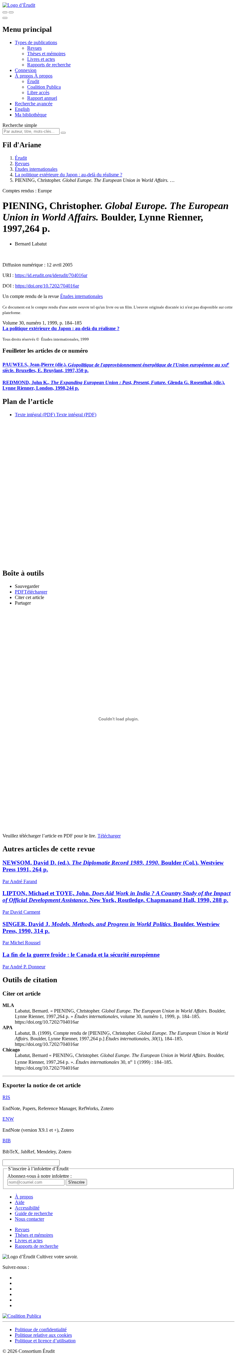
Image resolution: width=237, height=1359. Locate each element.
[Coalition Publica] (21, 1316)
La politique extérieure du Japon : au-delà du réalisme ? (68, 174)
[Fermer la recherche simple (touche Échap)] (11, 12)
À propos (43, 75)
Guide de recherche (34, 1213)
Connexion (25, 70)
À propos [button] (24, 75)
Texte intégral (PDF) (35, 414)
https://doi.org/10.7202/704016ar (47, 285)
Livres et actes (41, 59)
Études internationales (36, 169)
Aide (19, 1202)
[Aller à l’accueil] (18, 5)
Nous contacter (29, 1219)
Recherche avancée (33, 103)
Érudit (33, 81)
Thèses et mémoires (46, 53)
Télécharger (109, 835)
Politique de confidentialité (41, 1329)
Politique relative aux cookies (43, 1335)
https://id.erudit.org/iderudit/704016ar (51, 275)
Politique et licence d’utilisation (45, 1340)
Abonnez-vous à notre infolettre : (39, 1176)
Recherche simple (19, 125)
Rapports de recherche (49, 64)
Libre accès (38, 92)
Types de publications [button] (36, 42)
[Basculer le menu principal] (4, 18)
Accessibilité (27, 1207)
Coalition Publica (44, 87)
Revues (34, 48)
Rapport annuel (42, 98)
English (22, 109)
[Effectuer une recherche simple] (4, 12)
